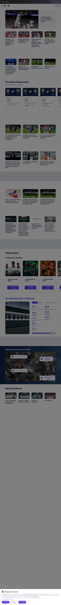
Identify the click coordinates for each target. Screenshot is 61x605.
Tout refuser (22, 602)
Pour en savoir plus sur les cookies (8, 599)
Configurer (14, 602)
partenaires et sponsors (34, 596)
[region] (30, 597)
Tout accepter (5, 602)
